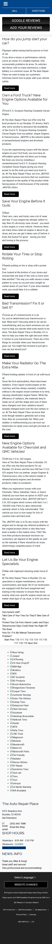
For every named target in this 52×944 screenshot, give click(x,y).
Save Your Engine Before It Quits (23, 203)
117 (16, 643)
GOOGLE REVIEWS (26, 21)
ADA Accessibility (25, 910)
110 (17, 639)
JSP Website (18, 903)
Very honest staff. (11, 612)
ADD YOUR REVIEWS (26, 28)
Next (30, 643)
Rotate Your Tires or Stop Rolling (22, 256)
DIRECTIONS (38, 11)
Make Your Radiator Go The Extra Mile (24, 365)
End (35, 643)
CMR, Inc (45, 898)
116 (45, 639)
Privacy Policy (21, 915)
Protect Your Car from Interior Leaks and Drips (25, 622)
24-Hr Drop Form (9, 910)
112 (26, 639)
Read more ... (10, 88)
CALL (14, 11)
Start (6, 639)
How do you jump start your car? (24, 41)
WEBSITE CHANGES (26, 884)
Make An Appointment (14, 847)
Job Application (41, 910)
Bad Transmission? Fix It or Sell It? (23, 305)
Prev (12, 639)
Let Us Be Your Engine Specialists (20, 562)
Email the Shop (17, 827)
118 (21, 643)
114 (36, 639)
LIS (33, 922)
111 (22, 639)
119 (25, 643)
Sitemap (33, 915)
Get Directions (9, 818)
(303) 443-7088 (18, 823)
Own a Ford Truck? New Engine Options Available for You (25, 99)
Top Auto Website (32, 903)
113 (31, 639)
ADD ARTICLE (23, 922)
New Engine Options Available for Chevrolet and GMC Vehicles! (24, 447)
